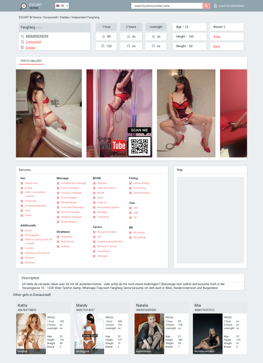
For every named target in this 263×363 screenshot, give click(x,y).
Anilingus (102, 256)
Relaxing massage (71, 216)
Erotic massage (69, 188)
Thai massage (69, 197)
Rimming (30, 262)
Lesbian (65, 246)
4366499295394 (37, 36)
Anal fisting (139, 188)
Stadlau (64, 17)
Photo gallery (31, 60)
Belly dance (67, 241)
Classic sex (31, 183)
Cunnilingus (103, 251)
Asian (216, 36)
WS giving (139, 232)
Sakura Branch (69, 221)
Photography (32, 235)
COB (135, 212)
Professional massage (73, 183)
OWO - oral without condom (35, 194)
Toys (27, 210)
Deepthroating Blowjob (110, 241)
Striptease (66, 236)
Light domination (106, 188)
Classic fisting (141, 183)
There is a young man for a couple (38, 241)
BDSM (100, 192)
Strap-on (102, 202)
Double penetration (35, 205)
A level (28, 188)
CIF (135, 217)
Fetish (28, 215)
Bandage (102, 212)
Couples (29, 248)
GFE (99, 236)
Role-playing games (108, 207)
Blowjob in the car (107, 246)
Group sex (30, 200)
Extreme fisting (141, 192)
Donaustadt (50, 17)
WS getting (139, 237)
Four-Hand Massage (72, 207)
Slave (100, 197)
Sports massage (70, 212)
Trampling (102, 216)
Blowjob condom (106, 231)
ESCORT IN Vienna (30, 17)
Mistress (102, 183)
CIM (135, 207)
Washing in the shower (37, 252)
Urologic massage (71, 192)
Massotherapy (69, 202)
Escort (28, 230)
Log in (231, 5)
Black (216, 46)
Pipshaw (29, 257)
